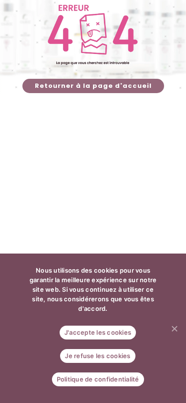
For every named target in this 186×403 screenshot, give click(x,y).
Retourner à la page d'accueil (93, 85)
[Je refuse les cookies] (174, 328)
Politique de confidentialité (98, 379)
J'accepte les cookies (97, 332)
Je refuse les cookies (97, 356)
